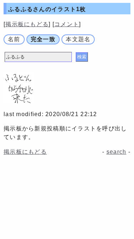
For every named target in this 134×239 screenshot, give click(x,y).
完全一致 (43, 39)
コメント (66, 24)
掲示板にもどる (27, 24)
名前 (14, 39)
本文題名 (78, 39)
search (116, 152)
